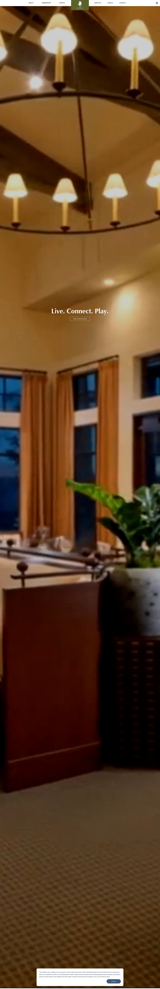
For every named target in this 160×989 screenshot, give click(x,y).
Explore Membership (80, 319)
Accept (114, 981)
